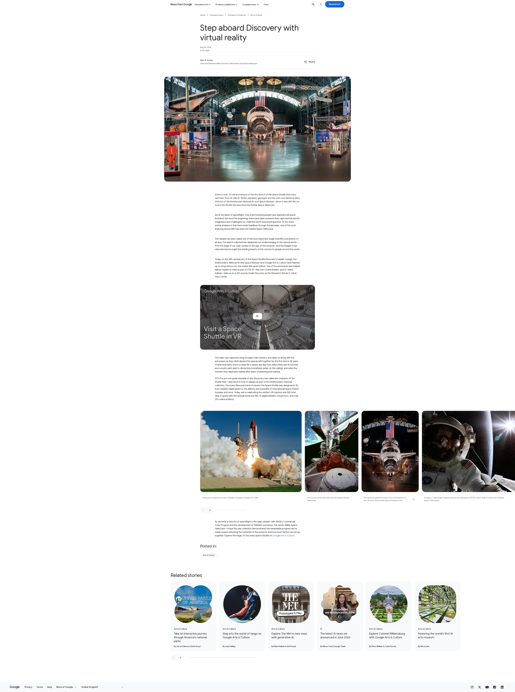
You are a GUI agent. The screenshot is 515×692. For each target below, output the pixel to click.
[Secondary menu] (321, 4)
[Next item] (210, 510)
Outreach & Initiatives (237, 15)
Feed (266, 4)
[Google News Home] (181, 4)
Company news (249, 4)
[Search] (313, 4)
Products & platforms (225, 4)
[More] (413, 499)
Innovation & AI (201, 4)
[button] (334, 4)
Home (202, 15)
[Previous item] (203, 510)
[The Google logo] (15, 687)
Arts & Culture (256, 15)
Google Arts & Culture (283, 535)
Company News (216, 15)
